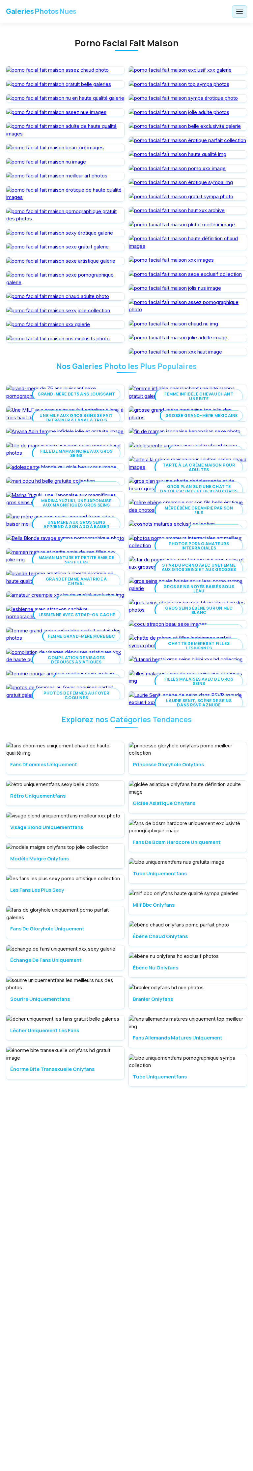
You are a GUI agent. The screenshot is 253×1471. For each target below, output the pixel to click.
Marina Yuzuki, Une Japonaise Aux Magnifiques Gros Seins (76, 503)
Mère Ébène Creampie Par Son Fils (199, 510)
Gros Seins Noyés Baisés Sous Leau (198, 589)
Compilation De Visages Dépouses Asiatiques (76, 660)
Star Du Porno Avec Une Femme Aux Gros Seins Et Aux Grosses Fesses (199, 569)
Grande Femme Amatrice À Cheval (76, 581)
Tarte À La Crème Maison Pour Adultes (199, 467)
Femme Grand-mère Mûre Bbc (81, 636)
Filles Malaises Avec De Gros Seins (199, 681)
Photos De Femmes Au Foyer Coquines (76, 695)
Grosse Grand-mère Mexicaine (201, 415)
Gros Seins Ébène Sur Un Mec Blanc (199, 610)
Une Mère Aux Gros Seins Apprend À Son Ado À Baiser (76, 524)
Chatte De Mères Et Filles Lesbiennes (199, 645)
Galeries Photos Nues (41, 11)
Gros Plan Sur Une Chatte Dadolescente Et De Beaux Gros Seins (199, 491)
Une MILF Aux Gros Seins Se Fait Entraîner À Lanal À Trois (76, 417)
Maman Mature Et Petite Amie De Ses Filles (76, 559)
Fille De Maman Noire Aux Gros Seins (76, 453)
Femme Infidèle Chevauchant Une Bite (199, 396)
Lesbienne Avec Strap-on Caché (77, 615)
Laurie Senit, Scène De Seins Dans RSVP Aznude (199, 702)
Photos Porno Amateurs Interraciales (199, 546)
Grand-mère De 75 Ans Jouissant (76, 394)
